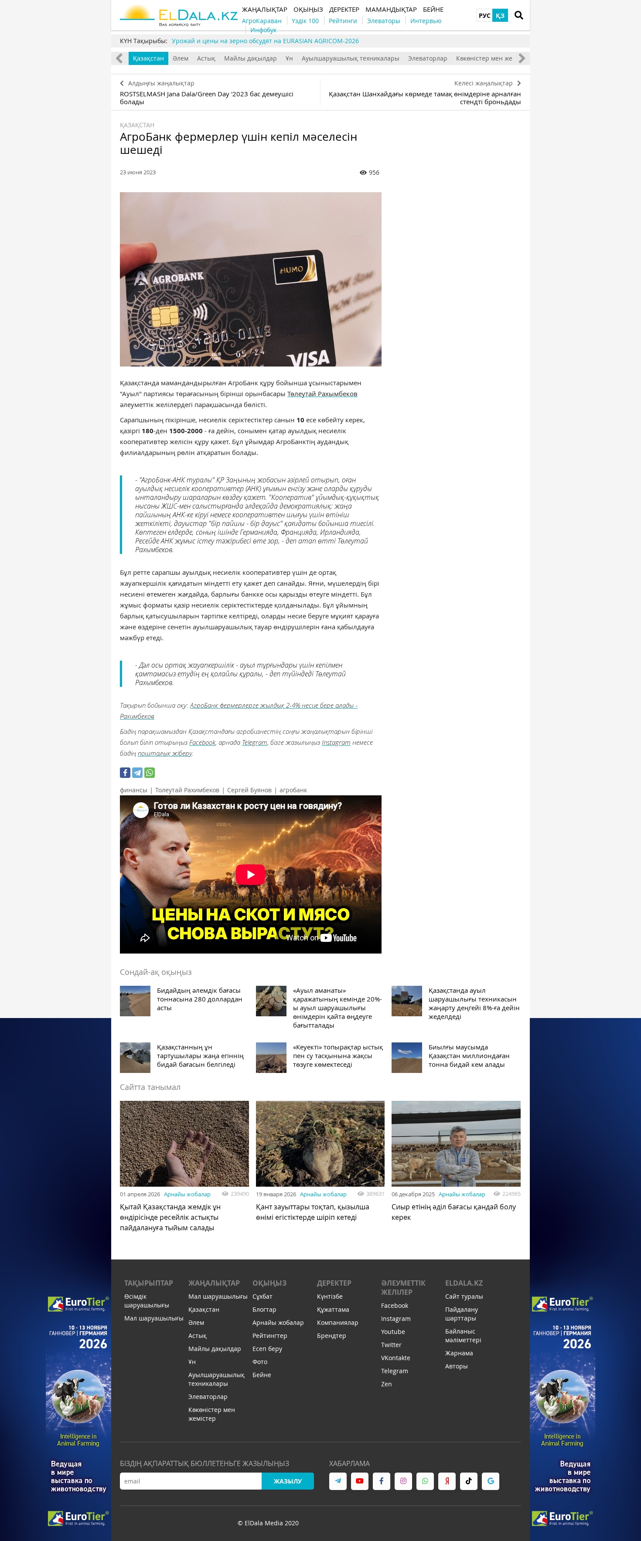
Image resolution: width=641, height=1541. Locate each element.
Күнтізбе (330, 1296)
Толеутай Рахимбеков (187, 790)
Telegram (254, 742)
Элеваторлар (427, 58)
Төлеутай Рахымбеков (322, 393)
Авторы (456, 1366)
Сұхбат (262, 1296)
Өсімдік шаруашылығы (146, 1300)
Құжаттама (333, 1309)
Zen (386, 1384)
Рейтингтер (269, 1335)
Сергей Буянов (249, 790)
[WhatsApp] (149, 772)
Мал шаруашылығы (154, 1318)
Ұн (289, 58)
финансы (133, 790)
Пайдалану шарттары (461, 1313)
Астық (206, 58)
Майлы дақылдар (250, 58)
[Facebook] (125, 772)
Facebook (202, 742)
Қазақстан (148, 58)
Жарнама (459, 1353)
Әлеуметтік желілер (403, 1287)
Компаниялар (337, 1322)
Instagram (336, 742)
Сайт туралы (464, 1296)
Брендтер (331, 1335)
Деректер (334, 1283)
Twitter (391, 1345)
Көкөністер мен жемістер (494, 58)
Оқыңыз (269, 1283)
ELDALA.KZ (464, 1283)
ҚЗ (500, 15)
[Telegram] (137, 772)
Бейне (261, 1375)
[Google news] (490, 1481)
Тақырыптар (148, 1283)
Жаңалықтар (214, 1283)
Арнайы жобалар (187, 1194)
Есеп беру (267, 1348)
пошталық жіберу (165, 753)
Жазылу (288, 1481)
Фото (259, 1362)
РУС (485, 15)
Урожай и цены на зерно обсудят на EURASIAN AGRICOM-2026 (265, 41)
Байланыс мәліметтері (463, 1335)
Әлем (180, 58)
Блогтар (264, 1309)
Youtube (393, 1331)
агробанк (293, 790)
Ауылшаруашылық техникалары (350, 58)
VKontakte (395, 1358)
